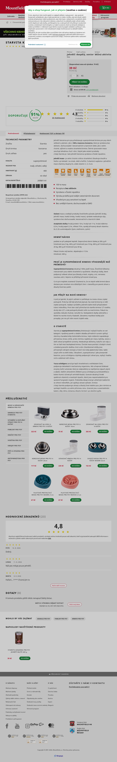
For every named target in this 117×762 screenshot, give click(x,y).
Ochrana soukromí (59, 34)
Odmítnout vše (73, 44)
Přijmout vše (85, 44)
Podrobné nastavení (35, 44)
